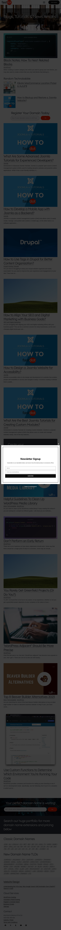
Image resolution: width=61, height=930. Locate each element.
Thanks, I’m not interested (30, 486)
